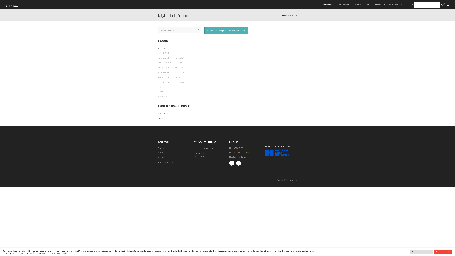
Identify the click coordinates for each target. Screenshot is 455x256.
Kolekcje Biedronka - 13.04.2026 (171, 82)
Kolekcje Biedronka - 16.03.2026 (171, 72)
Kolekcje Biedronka (165, 53)
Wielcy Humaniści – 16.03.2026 (170, 77)
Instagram (412, 5)
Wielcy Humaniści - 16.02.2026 (170, 63)
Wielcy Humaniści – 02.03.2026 (170, 67)
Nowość (161, 118)
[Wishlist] (442, 5)
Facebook (410, 5)
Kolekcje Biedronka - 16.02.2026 (171, 58)
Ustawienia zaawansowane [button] (422, 252)
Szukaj (198, 30)
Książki (160, 87)
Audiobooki (162, 96)
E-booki (161, 92)
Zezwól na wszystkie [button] (443, 252)
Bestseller (164, 113)
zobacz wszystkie (165, 48)
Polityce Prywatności (59, 253)
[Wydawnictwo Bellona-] (12, 4)
